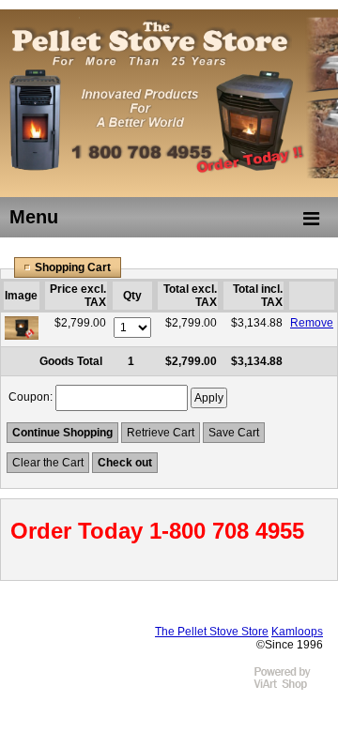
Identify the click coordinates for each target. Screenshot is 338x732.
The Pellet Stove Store (212, 631)
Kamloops (297, 631)
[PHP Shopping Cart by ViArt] (291, 687)
